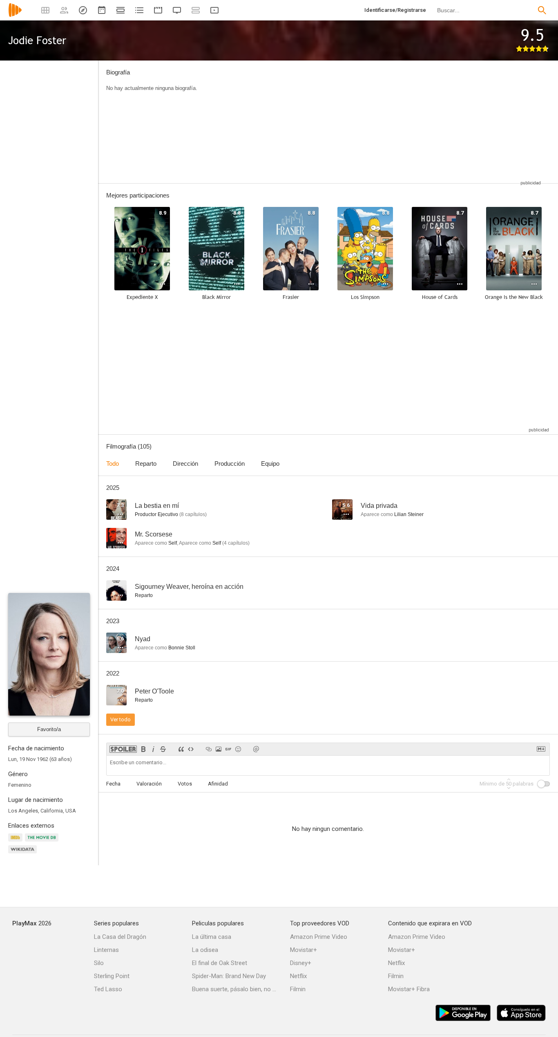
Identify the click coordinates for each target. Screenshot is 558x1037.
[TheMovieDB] (43, 842)
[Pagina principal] (15, 15)
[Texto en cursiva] (153, 749)
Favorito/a (49, 729)
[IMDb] (16, 842)
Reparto (145, 463)
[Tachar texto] (163, 749)
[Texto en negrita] (143, 749)
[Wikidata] (23, 854)
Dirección (185, 463)
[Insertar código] (191, 749)
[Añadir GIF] (228, 749)
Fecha (113, 784)
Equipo (270, 463)
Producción (229, 463)
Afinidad (218, 784)
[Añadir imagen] (218, 749)
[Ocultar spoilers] (123, 749)
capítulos (193, 514)
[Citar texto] (181, 749)
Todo (112, 463)
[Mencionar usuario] (256, 749)
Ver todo (120, 719)
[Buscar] (542, 10)
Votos (185, 784)
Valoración (149, 784)
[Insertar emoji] (238, 749)
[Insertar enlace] (209, 749)
